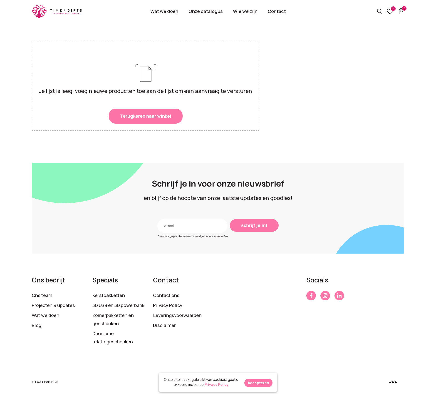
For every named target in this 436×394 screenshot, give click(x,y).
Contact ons (166, 295)
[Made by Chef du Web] (393, 381)
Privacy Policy (167, 305)
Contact (277, 11)
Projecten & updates (53, 305)
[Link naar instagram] (325, 295)
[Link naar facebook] (311, 295)
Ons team (42, 295)
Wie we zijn (245, 11)
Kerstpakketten (108, 295)
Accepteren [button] (258, 382)
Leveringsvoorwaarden (177, 315)
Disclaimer (164, 325)
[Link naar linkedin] (339, 295)
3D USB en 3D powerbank (118, 305)
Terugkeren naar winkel (145, 116)
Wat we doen (164, 11)
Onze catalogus (205, 11)
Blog (36, 325)
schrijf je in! (254, 225)
